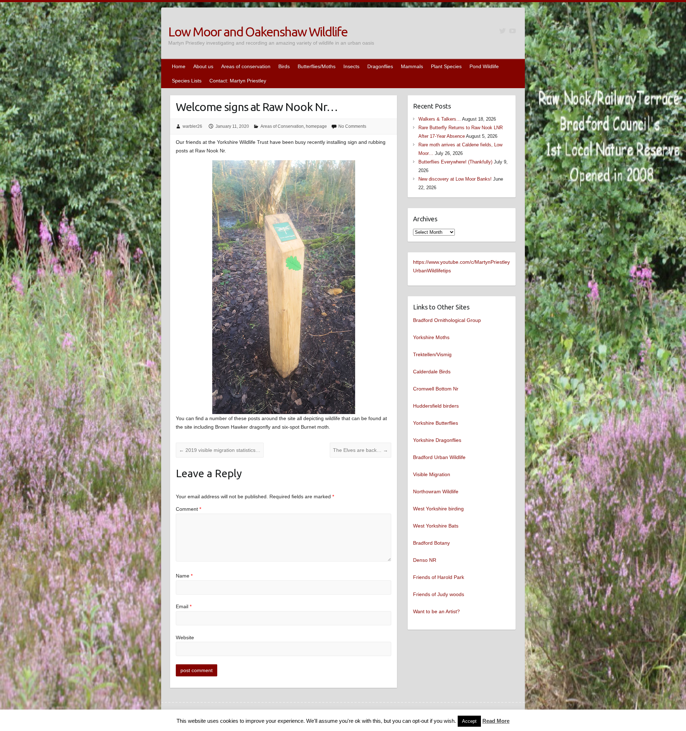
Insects (351, 66)
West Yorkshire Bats (435, 526)
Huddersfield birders (436, 406)
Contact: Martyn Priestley (237, 81)
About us (203, 66)
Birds (284, 66)
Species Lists (187, 81)
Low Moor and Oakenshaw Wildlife (257, 31)
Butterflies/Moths (316, 66)
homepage (316, 126)
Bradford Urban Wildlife (439, 457)
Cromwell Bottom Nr (435, 389)
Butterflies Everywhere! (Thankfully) (455, 162)
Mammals (412, 66)
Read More (495, 721)
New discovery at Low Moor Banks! (455, 179)
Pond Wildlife (484, 66)
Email (184, 606)
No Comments (352, 126)
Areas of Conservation (282, 126)
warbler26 (192, 126)
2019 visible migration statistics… (219, 450)
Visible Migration (431, 474)
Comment (188, 509)
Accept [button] (469, 721)
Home (178, 66)
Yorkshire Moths (431, 337)
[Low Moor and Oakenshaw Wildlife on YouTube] (512, 30)
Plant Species (446, 66)
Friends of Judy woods (438, 594)
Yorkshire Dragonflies (437, 440)
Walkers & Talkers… (439, 119)
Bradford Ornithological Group (447, 320)
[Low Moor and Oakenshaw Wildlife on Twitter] (502, 30)
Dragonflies (380, 66)
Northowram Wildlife (435, 491)
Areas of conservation (245, 66)
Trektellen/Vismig (432, 354)
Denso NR (424, 560)
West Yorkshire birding (438, 508)
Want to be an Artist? (436, 611)
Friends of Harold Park (438, 577)
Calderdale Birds (432, 371)
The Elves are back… (360, 450)
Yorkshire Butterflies (435, 423)
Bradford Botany (431, 543)
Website (185, 637)
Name (184, 576)
